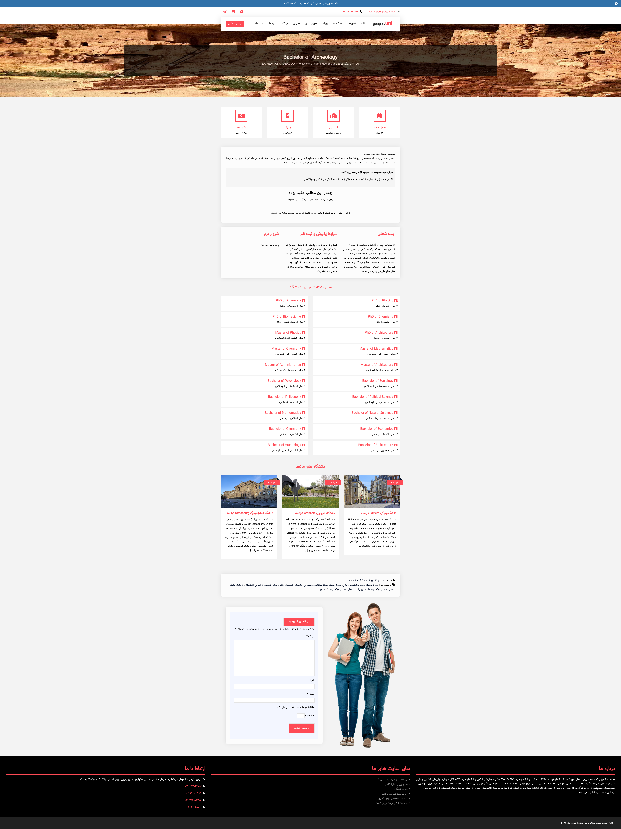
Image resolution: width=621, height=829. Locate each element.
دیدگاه (310, 636)
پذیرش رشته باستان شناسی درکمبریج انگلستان (317, 585)
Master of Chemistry (286, 348)
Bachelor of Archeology (284, 445)
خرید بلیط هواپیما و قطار (395, 794)
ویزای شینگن (401, 789)
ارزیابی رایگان (235, 24)
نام (312, 681)
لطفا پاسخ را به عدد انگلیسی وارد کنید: (295, 707)
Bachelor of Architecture (375, 445)
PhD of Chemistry (380, 316)
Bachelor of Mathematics (283, 412)
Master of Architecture (377, 364)
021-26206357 (193, 786)
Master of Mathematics (376, 348)
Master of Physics (288, 332)
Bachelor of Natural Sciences (372, 412)
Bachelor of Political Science (372, 396)
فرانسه (394, 482)
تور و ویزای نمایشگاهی (396, 784)
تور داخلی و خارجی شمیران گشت (391, 780)
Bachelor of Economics (376, 428)
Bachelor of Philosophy (284, 396)
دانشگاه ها (346, 64)
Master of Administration (283, 364)
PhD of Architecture (379, 332)
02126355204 (290, 3)
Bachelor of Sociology (377, 380)
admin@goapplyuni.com (382, 12)
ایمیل (311, 694)
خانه (357, 64)
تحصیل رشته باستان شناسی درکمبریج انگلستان (269, 585)
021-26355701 (193, 807)
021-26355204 (193, 800)
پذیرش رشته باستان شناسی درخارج (360, 585)
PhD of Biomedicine (287, 316)
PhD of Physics (382, 300)
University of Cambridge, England (318, 64)
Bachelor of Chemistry (285, 428)
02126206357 (351, 12)
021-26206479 (194, 793)
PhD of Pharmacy (288, 300)
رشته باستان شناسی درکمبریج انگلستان (340, 589)
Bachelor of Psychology (284, 380)
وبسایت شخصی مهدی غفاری (393, 799)
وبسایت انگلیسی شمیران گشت (392, 803)
